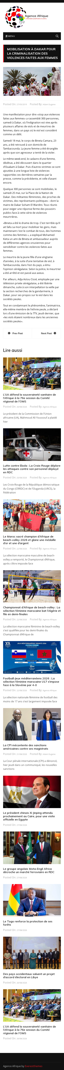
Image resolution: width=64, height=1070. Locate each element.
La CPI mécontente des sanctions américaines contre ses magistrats (25, 746)
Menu (11, 36)
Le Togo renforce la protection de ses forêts (27, 923)
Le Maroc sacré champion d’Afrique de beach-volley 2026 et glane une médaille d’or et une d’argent (29, 540)
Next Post (46, 333)
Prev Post (17, 333)
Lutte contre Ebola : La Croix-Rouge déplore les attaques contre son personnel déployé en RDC (31, 469)
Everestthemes (33, 1066)
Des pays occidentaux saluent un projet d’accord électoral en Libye (29, 975)
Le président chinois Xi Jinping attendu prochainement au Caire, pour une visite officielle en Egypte (29, 816)
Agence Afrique (50, 406)
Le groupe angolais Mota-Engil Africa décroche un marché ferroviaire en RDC (28, 870)
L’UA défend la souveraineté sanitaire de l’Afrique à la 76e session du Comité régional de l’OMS (29, 398)
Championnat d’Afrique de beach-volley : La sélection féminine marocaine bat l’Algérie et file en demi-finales (32, 611)
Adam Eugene (49, 104)
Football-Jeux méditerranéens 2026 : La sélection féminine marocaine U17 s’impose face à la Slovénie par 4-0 (31, 682)
